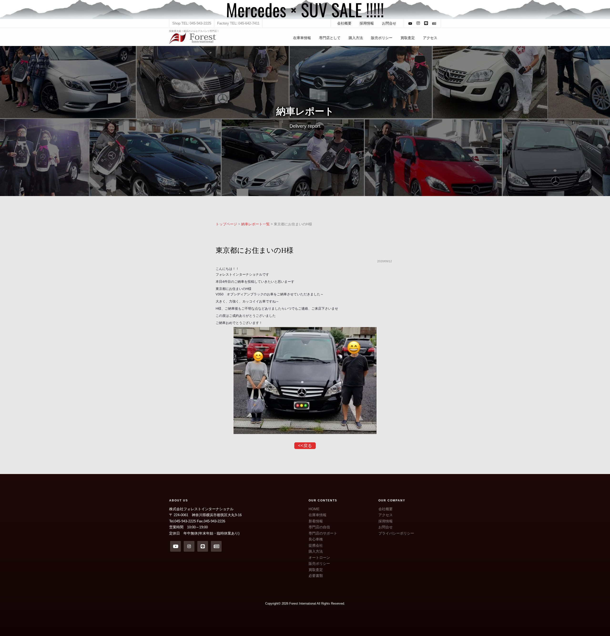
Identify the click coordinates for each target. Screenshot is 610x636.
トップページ (226, 224)
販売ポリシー (381, 38)
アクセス (430, 38)
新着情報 (316, 521)
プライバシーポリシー (396, 533)
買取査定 (408, 38)
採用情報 (367, 23)
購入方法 (356, 38)
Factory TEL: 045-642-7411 (238, 23)
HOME (314, 509)
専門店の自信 (319, 527)
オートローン (319, 557)
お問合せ (389, 23)
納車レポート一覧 (255, 224)
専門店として (330, 38)
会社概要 (344, 23)
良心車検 (316, 539)
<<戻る (305, 445)
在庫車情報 (302, 38)
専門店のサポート (323, 533)
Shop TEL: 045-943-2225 (191, 23)
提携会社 (316, 545)
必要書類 (316, 576)
